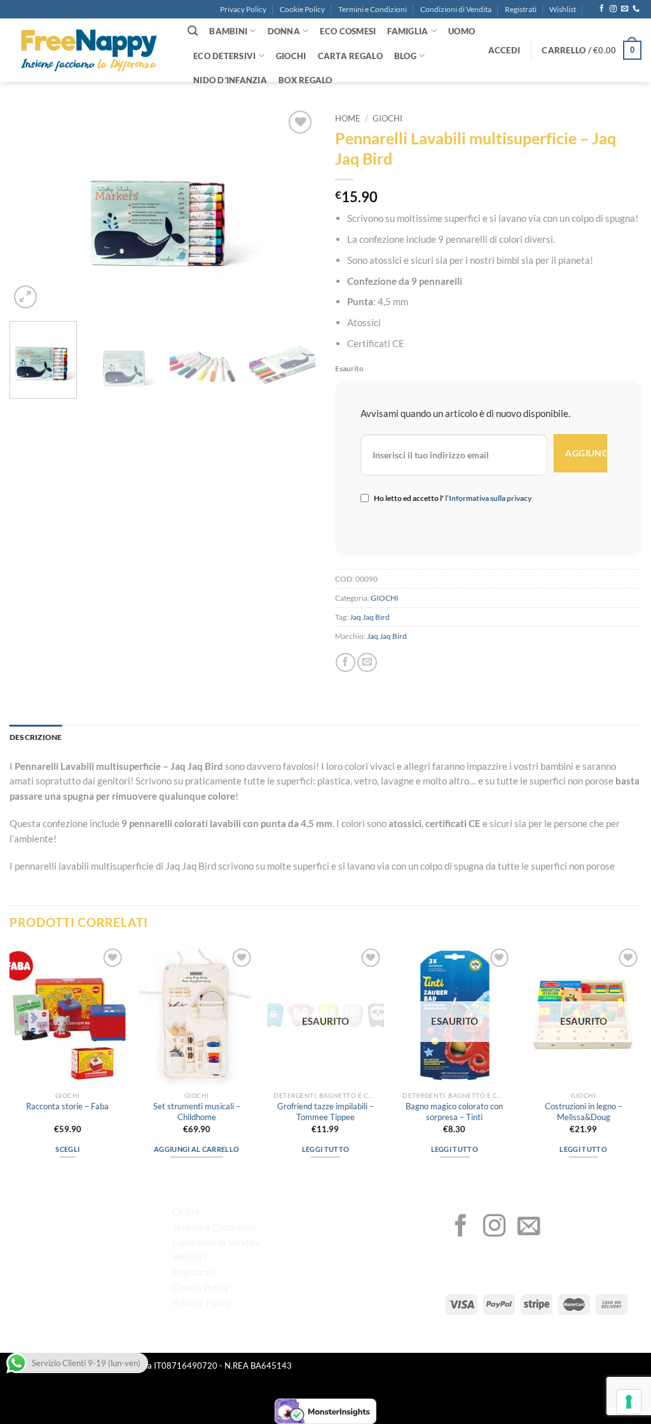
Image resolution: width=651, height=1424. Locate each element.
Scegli (67, 1149)
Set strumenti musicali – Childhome (196, 1111)
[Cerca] (193, 30)
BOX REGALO (305, 80)
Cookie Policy (302, 9)
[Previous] (31, 209)
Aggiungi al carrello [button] (196, 1149)
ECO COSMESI (348, 31)
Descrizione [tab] (36, 737)
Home (347, 118)
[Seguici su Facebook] (601, 9)
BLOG (405, 56)
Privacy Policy (243, 9)
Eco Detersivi (224, 56)
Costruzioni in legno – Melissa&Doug (583, 1111)
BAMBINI (228, 31)
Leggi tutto (326, 1149)
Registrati (521, 9)
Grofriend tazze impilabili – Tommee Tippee (325, 1111)
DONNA (284, 31)
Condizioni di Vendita (455, 9)
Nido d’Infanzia (230, 80)
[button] (504, 50)
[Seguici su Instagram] (613, 9)
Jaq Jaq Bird (370, 617)
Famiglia (407, 31)
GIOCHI (291, 56)
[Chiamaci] (636, 9)
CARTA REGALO (350, 56)
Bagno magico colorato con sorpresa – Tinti (454, 1111)
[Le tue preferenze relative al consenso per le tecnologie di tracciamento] (629, 1402)
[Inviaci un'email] (624, 9)
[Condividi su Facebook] (345, 663)
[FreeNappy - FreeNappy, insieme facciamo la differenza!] (89, 50)
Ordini (185, 1211)
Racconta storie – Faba (67, 1106)
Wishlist (562, 9)
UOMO (461, 31)
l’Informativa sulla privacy (487, 498)
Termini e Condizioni (372, 9)
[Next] (293, 209)
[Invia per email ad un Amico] (367, 663)
